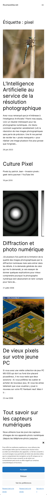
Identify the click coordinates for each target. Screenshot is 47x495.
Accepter (23, 470)
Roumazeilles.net (10, 5)
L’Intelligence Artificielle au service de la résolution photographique (22, 96)
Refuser (23, 476)
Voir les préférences (23, 483)
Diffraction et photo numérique (23, 246)
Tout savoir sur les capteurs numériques (20, 418)
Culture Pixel (18, 164)
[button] (43, 442)
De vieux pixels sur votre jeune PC (21, 357)
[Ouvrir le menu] (42, 5)
